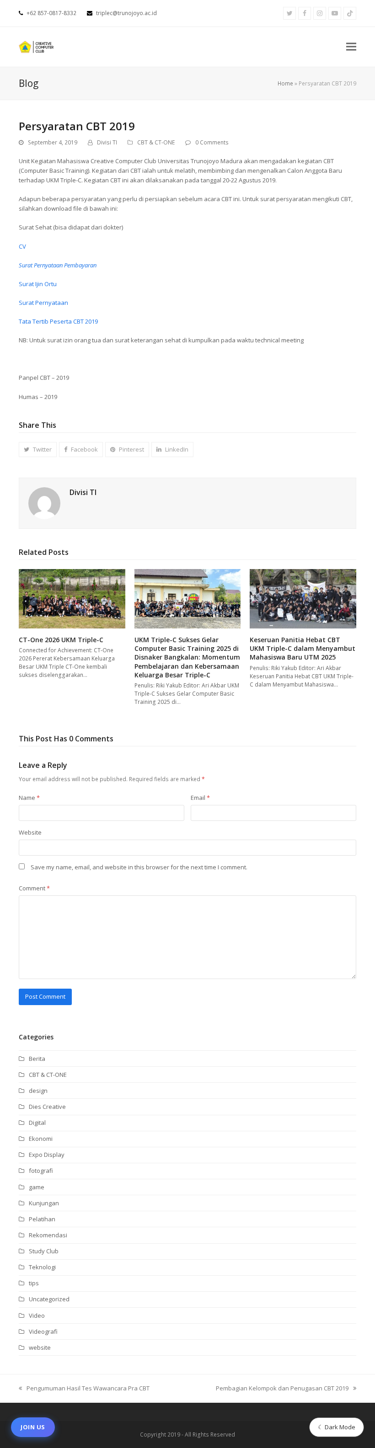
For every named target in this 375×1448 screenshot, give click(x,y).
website (40, 1347)
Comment (34, 888)
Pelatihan (42, 1219)
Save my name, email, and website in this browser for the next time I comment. (139, 867)
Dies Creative (47, 1106)
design (38, 1090)
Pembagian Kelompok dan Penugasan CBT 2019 (282, 1388)
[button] (351, 47)
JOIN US (33, 1427)
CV (22, 246)
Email (200, 797)
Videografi (43, 1331)
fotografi (41, 1170)
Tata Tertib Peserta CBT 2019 (58, 321)
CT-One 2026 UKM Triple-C (61, 639)
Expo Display (46, 1154)
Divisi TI (107, 142)
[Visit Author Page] (44, 502)
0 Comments (212, 142)
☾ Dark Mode (336, 1427)
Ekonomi (41, 1138)
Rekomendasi (48, 1235)
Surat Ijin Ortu (38, 284)
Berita (37, 1058)
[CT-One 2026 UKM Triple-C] (72, 598)
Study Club (44, 1251)
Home (285, 83)
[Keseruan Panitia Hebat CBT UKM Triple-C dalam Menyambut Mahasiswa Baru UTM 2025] (303, 598)
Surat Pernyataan (43, 302)
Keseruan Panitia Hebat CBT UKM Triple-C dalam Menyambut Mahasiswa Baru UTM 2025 (302, 648)
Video (37, 1315)
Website (30, 832)
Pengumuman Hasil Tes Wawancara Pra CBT (84, 1388)
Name (29, 797)
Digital (37, 1122)
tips (34, 1283)
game (36, 1187)
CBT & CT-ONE (156, 142)
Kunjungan (44, 1203)
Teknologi (42, 1267)
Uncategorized (49, 1299)
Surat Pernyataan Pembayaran (57, 265)
